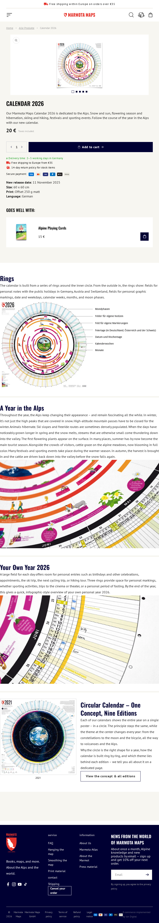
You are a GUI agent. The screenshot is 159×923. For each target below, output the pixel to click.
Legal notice (89, 914)
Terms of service (62, 914)
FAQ (50, 843)
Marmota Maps (18, 914)
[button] (9, 15)
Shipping (53, 884)
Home (9, 28)
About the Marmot (86, 858)
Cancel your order (57, 891)
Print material (56, 871)
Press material (88, 867)
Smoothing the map (57, 862)
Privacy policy (49, 914)
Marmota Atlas (89, 849)
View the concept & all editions (110, 776)
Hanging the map (56, 852)
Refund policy (77, 914)
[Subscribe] (147, 875)
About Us (85, 843)
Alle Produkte (26, 28)
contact (52, 877)
